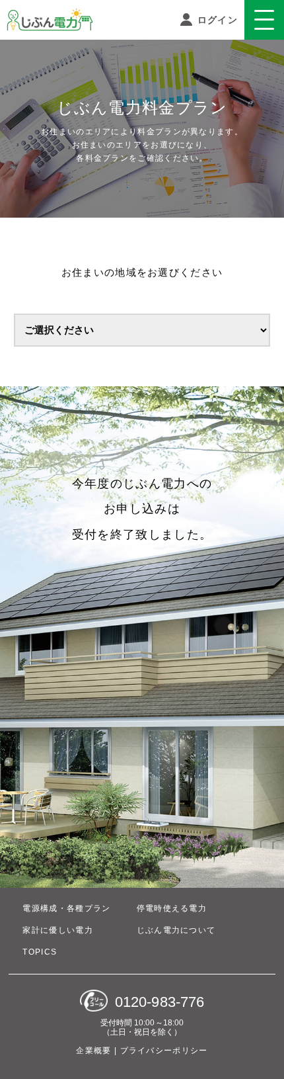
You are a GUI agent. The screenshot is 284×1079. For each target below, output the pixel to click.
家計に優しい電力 (57, 930)
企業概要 (95, 1050)
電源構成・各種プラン (66, 908)
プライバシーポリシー (164, 1050)
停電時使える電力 (172, 908)
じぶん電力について (176, 930)
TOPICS (39, 952)
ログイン (216, 20)
